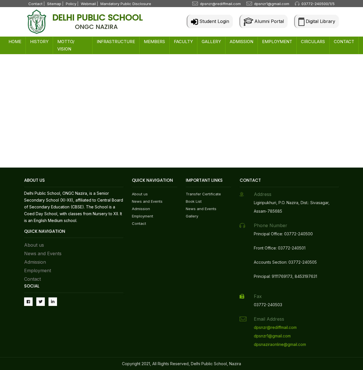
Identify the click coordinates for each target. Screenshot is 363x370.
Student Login (213, 21)
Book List (194, 201)
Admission (35, 262)
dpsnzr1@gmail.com (271, 3)
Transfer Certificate (203, 194)
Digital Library (319, 21)
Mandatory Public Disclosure (125, 3)
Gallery (192, 216)
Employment (37, 270)
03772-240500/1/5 (318, 3)
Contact (35, 3)
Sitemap (54, 3)
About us (34, 245)
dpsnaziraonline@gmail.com (280, 344)
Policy (71, 3)
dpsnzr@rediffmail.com (220, 3)
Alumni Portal (268, 21)
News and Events (43, 253)
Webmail (88, 3)
